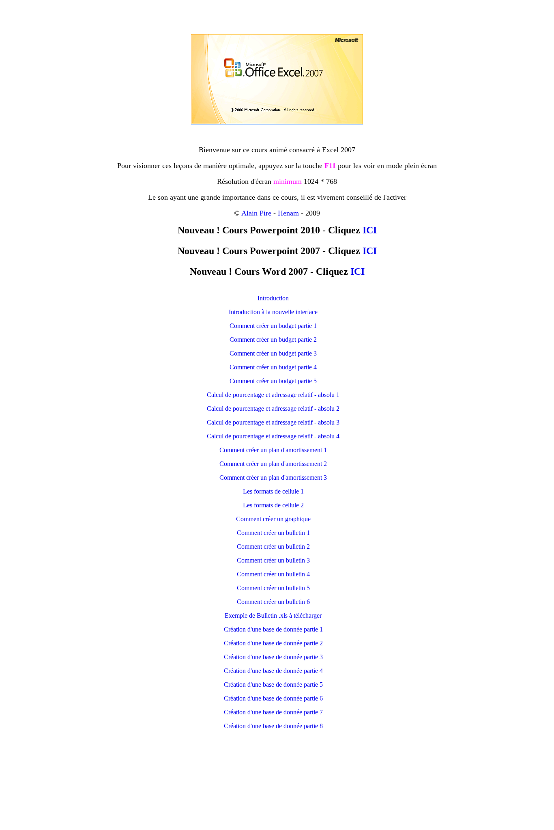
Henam (288, 213)
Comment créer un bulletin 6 (273, 601)
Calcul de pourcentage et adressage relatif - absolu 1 (273, 394)
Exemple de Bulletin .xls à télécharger (273, 615)
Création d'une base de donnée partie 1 (273, 629)
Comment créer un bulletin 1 (273, 532)
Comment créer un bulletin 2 (273, 546)
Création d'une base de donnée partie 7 (273, 712)
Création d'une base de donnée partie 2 (273, 643)
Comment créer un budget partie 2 (273, 339)
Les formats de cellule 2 (273, 505)
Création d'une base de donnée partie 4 (273, 670)
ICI (370, 230)
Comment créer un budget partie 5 (273, 380)
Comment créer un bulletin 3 (273, 560)
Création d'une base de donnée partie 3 (273, 656)
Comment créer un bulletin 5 (273, 587)
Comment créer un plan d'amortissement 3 (273, 477)
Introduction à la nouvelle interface (273, 311)
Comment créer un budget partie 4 (273, 367)
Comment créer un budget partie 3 (273, 353)
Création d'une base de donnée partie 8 (273, 725)
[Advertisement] (277, 15)
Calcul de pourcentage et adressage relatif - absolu (271, 408)
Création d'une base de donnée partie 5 (273, 684)
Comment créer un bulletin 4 (273, 574)
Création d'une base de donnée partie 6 (273, 698)
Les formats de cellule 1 (273, 491)
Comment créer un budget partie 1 (273, 325)
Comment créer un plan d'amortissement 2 (273, 463)
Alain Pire (256, 213)
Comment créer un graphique (273, 518)
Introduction (273, 298)
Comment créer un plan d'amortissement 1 (273, 449)
